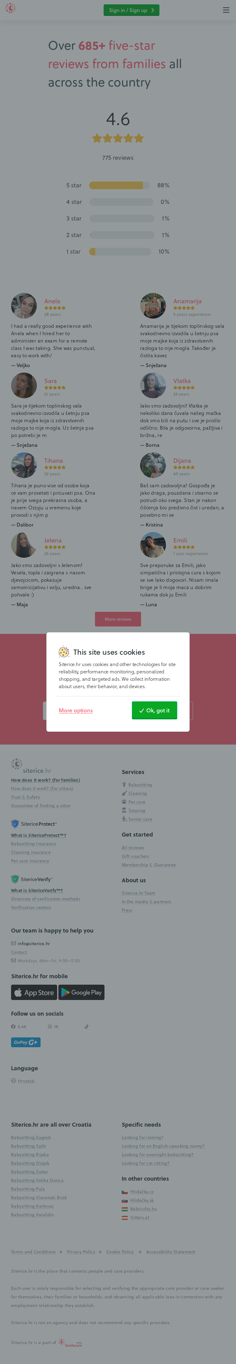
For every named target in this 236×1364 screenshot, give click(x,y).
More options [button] (76, 710)
